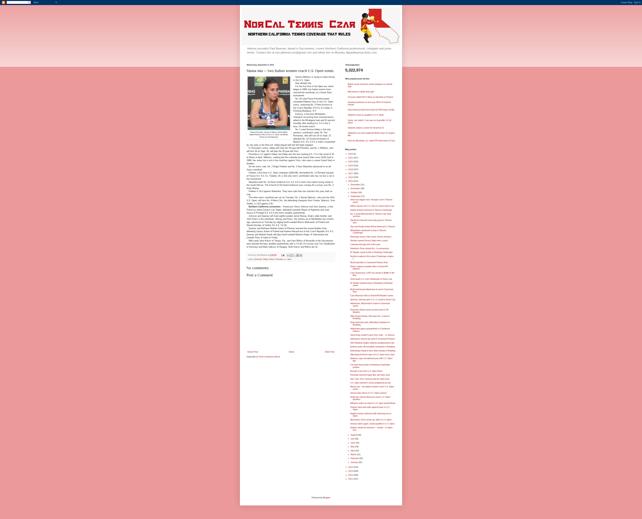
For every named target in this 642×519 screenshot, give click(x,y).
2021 (350, 158)
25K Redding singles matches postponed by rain (372, 343)
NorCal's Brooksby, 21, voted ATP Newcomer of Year (371, 141)
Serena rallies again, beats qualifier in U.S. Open (372, 424)
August (354, 435)
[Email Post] (283, 255)
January (354, 462)
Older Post (329, 352)
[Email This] (288, 255)
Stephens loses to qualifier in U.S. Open (366, 115)
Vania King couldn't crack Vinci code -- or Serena (372, 335)
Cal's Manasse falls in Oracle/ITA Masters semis (371, 295)
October (354, 192)
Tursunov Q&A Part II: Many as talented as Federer (370, 97)
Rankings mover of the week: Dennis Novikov (370, 237)
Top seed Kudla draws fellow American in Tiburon (372, 226)
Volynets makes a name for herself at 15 (366, 128)
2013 (350, 471)
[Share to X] (294, 255)
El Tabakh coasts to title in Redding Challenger (371, 252)
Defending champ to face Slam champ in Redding (372, 351)
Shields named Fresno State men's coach (369, 240)
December (356, 184)
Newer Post (252, 352)
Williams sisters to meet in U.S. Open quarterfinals (372, 403)
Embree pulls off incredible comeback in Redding (372, 347)
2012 (350, 475)
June (353, 443)
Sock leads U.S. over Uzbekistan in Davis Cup (371, 279)
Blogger (326, 497)
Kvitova (272, 259)
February (355, 458)
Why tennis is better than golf (361, 92)
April (353, 450)
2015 (350, 181)
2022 (350, 154)
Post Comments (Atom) (269, 357)
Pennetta (279, 259)
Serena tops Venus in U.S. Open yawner (368, 393)
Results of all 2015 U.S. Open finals (366, 371)
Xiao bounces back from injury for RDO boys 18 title (371, 110)
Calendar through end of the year (365, 244)
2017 (350, 173)
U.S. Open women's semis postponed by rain (370, 383)
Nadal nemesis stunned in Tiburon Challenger (371, 210)
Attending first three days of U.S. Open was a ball (372, 354)
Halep (265, 259)
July (353, 439)
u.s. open (287, 259)
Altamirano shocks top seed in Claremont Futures (372, 339)
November (356, 188)
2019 (350, 165)
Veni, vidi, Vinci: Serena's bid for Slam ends (369, 379)
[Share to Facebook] (297, 255)
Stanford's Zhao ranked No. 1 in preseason (369, 248)
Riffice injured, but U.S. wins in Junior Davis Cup (372, 206)
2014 (350, 467)
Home (291, 352)
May (353, 446)
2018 (350, 169)
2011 (350, 479)
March (354, 454)
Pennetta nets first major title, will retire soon (370, 375)
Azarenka (258, 259)
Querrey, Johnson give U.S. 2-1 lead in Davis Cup (372, 299)
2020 (350, 161)
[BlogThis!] (291, 255)
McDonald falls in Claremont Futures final (369, 262)
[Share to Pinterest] (301, 255)
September (356, 196)
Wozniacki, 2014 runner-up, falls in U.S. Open (371, 420)
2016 (350, 177)
